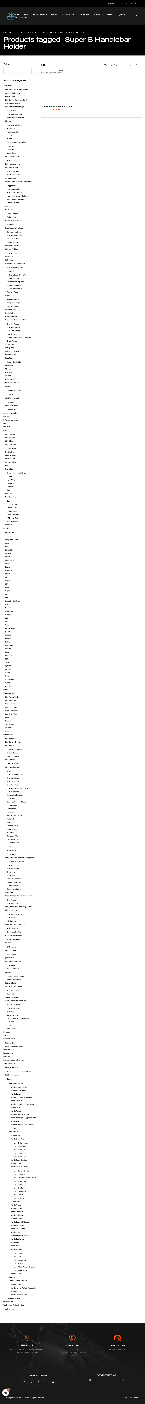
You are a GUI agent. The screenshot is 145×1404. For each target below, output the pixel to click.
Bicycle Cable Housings (19, 1160)
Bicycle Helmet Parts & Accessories (23, 1288)
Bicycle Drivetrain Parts (19, 1167)
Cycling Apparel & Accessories (20, 1280)
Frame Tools (11, 809)
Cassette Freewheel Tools (16, 802)
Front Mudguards (13, 299)
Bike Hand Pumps (13, 327)
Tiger (9, 490)
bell (4, 423)
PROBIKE (8, 635)
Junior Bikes (11, 448)
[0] (131, 16)
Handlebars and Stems (13, 961)
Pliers (9, 822)
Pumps (13, 1128)
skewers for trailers (12, 997)
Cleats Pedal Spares (14, 749)
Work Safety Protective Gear (13, 1305)
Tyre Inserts (11, 1028)
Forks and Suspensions (13, 935)
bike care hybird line (12, 103)
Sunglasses (9, 724)
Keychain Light (12, 132)
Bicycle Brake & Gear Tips (18, 275)
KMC (6, 594)
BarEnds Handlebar (14, 232)
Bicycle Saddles (16, 1218)
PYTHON (8, 638)
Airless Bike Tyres (13, 1005)
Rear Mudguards (13, 306)
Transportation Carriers (15, 118)
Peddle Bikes (10, 628)
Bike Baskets (12, 111)
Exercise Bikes (10, 455)
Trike (7, 731)
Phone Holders (10, 310)
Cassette (12, 854)
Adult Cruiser (10, 434)
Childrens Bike (10, 444)
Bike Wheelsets (11, 700)
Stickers (8, 369)
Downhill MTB (12, 508)
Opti (6, 618)
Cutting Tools (12, 805)
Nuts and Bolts (10, 983)
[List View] (41, 65)
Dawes (7, 567)
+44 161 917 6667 (72, 1349)
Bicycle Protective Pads (19, 1295)
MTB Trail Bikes (12, 521)
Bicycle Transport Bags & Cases (22, 1124)
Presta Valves (10, 313)
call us (72, 1345)
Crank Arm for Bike (14, 932)
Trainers (8, 376)
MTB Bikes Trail (12, 518)
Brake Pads (11, 875)
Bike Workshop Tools (12, 767)
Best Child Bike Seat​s (13, 93)
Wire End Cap (14, 278)
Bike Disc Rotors (13, 865)
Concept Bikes (12, 504)
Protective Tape (11, 316)
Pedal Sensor (12, 217)
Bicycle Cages (16, 1094)
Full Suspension (13, 514)
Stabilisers (9, 365)
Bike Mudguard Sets (12, 164)
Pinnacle (10, 487)
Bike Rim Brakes (13, 869)
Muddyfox (8, 615)
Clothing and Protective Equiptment (18, 182)
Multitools (10, 819)
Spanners (10, 832)
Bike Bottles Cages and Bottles (16, 100)
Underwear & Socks (14, 391)
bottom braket (10, 178)
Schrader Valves (11, 354)
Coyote (9, 476)
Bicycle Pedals (17, 1195)
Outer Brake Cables (14, 889)
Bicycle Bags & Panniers (19, 1087)
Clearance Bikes (11, 707)
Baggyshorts (11, 186)
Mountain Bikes (11, 497)
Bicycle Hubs (17, 1257)
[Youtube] (135, 3)
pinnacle (8, 632)
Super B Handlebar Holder (56, 106)
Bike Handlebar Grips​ (14, 235)
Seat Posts (9, 358)
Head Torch (11, 128)
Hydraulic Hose (12, 886)
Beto (7, 543)
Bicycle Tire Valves (17, 1239)
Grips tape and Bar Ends (14, 228)
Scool (7, 652)
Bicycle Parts (13, 1131)
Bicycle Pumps (16, 1111)
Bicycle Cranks (17, 1188)
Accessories (7, 86)
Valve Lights (11, 153)
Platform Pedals (13, 756)
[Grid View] (44, 65)
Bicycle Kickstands (17, 1215)
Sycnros (8, 666)
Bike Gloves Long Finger (15, 192)
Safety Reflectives (12, 351)
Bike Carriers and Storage (14, 107)
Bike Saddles (10, 760)
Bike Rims (10, 1011)
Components (8, 734)
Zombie (8, 686)
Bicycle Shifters (18, 1198)
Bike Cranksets (12, 928)
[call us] (72, 1338)
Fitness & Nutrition (10, 1039)
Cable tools (11, 798)
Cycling (9, 1079)
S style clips (9, 344)
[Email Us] (118, 1338)
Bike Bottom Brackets (13, 742)
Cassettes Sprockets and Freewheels (18, 896)
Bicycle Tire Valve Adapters (20, 1235)
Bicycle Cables (16, 1163)
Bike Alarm (11, 160)
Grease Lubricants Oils (15, 288)
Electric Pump (12, 334)
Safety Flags (9, 348)
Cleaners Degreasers (14, 285)
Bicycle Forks (15, 1201)
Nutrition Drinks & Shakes (14, 1046)
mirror (9, 139)
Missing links (11, 921)
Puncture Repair (13, 292)
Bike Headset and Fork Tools (17, 788)
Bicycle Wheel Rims (19, 1270)
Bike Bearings (10, 738)
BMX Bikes (9, 441)
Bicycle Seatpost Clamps (20, 1222)
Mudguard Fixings (13, 303)
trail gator (9, 372)
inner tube (9, 256)
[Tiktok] (45, 1382)
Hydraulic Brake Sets (14, 882)
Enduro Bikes (12, 511)
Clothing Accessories (12, 398)
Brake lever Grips (13, 239)
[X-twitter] (121, 3)
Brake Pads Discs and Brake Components (20, 858)
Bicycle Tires (15, 1242)
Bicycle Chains (17, 1184)
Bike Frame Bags (13, 171)
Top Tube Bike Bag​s (14, 175)
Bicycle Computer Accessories (21, 1097)
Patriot (7, 625)
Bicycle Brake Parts (18, 1139)
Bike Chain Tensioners (15, 914)
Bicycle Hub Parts (18, 1253)
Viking (7, 683)
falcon (9, 536)
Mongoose (9, 611)
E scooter (6, 1032)
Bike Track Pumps (13, 331)
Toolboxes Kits (12, 836)
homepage (8, 32)
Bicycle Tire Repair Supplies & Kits (23, 1118)
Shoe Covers (11, 410)
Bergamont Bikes (11, 540)
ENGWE (8, 574)
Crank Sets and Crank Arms (15, 924)
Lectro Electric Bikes (12, 601)
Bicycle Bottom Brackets (21, 1171)
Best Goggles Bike (13, 189)
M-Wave (8, 608)
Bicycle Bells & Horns (18, 1090)
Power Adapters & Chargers (13, 1060)
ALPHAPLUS (9, 532)
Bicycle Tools (15, 1121)
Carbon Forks (10, 704)
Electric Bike (9, 452)
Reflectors (10, 150)
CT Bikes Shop (26, 32)
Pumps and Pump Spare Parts (16, 320)
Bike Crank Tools (13, 785)
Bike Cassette (12, 900)
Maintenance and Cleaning (15, 263)
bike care (6, 427)
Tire (10, 847)
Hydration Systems (14, 1298)
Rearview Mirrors (13, 203)
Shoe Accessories (11, 406)
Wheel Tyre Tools (13, 843)
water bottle (9, 379)
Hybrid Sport (11, 483)
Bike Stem (11, 965)
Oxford (7, 621)
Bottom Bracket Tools (15, 795)
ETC (6, 577)
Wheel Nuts (11, 224)
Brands (5, 528)
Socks (11, 395)
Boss (9, 501)
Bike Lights (9, 121)
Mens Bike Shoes (11, 711)
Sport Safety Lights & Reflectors (19, 1071)
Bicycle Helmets (16, 1291)
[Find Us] (27, 1338)
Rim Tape (10, 1022)
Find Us (27, 1345)
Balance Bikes (10, 438)
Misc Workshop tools (14, 815)
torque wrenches (13, 839)
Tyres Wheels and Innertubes (16, 1001)
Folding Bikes (10, 459)
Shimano (8, 655)
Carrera (8, 553)
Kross (7, 598)
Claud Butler (9, 560)
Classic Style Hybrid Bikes (16, 473)
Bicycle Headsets (17, 1212)
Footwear (6, 1050)
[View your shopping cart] (136, 16)
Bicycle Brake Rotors (19, 1153)
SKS (6, 659)
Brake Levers (11, 872)
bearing (11, 271)
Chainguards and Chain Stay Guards (18, 907)
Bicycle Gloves (16, 1284)
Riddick (7, 642)
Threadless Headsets (14, 979)
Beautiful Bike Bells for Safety (16, 90)
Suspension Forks (13, 939)
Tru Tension (9, 679)
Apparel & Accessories (11, 382)
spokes (11, 146)
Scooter (8, 721)
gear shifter (9, 958)
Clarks (7, 557)
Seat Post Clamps (13, 990)
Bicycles (12, 1277)
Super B (8, 662)
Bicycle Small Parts (18, 1229)
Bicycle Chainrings (19, 1181)
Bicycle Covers (10, 96)
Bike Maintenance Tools (15, 267)
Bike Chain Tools (13, 781)
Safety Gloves (10, 1309)
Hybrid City (11, 480)
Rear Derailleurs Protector (16, 199)
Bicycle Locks (15, 1107)
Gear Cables (11, 954)
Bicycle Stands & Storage (20, 1114)
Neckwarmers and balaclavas (17, 196)
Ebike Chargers (12, 214)
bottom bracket (12, 1015)
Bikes (5, 430)
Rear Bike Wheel (11, 714)
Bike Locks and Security (13, 156)
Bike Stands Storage (14, 114)
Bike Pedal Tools (13, 792)
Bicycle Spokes (17, 1263)
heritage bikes (10, 462)
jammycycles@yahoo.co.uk (117, 1349)
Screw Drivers (12, 829)
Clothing (8, 386)
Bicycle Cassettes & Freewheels (24, 1178)
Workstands (11, 850)
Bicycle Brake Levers (19, 1146)
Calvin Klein (9, 550)
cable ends (9, 892)
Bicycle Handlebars (17, 1208)
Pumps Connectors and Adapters (19, 337)
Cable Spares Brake (14, 879)
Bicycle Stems (16, 1232)
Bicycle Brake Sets (19, 1156)
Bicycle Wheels (16, 1274)
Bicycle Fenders (16, 1101)
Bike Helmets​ (12, 253)
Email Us (118, 1345)
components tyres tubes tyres (18, 1018)
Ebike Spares (10, 209)
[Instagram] (126, 3)
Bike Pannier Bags (11, 167)
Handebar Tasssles (12, 246)
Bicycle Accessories (16, 1083)
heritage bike (8, 1053)
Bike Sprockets (12, 903)
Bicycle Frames (16, 1205)
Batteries (6, 416)
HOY (6, 465)
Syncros (8, 669)
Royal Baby (9, 645)
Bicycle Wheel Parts (18, 1249)
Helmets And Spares (12, 249)
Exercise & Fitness (12, 1067)
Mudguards (9, 295)
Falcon (7, 581)
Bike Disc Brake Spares (15, 862)
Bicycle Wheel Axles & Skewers (23, 1267)
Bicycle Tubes (15, 1246)
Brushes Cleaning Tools (15, 282)
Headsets (8, 972)
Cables (5, 689)
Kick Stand (9, 260)
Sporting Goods (9, 1063)
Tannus (7, 672)
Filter (61, 71)
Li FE (7, 604)
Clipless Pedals (12, 753)
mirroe (9, 135)
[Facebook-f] (117, 3)
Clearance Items (9, 693)
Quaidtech (135, 1398)
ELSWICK (8, 570)
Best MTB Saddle (13, 764)
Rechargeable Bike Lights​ (16, 142)
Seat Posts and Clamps (13, 986)
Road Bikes (9, 525)
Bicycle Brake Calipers (20, 1143)
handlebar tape (12, 242)
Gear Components (11, 950)
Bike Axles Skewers (14, 1008)
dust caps (8, 206)
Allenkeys (10, 771)
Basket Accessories (10, 413)
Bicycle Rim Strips (19, 1260)
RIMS (7, 717)
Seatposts (11, 994)
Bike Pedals (9, 745)
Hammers (10, 812)
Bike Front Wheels (12, 697)
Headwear (10, 402)
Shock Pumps (12, 341)
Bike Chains (11, 918)
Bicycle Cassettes (18, 1174)
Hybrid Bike (9, 469)
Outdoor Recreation (12, 1075)
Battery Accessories (10, 420)
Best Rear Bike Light (14, 125)
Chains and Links (11, 910)
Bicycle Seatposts (17, 1225)
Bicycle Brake (15, 1135)
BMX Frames (11, 947)
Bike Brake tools (13, 778)
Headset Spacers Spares (16, 976)
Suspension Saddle (14, 362)
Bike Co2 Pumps (13, 324)
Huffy (7, 587)
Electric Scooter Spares (13, 220)
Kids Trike (8, 493)
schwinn (8, 649)
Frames (8, 943)
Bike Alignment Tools (15, 775)
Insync (7, 591)
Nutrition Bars (10, 1043)
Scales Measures (13, 826)
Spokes (9, 1025)
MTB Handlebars (13, 969)
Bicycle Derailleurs (19, 1191)
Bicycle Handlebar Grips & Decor (22, 1104)
